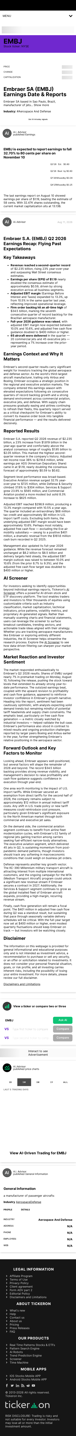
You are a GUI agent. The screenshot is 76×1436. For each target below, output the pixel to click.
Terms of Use (19, 1279)
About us (16, 1321)
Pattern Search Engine (24, 1348)
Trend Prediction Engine (26, 1355)
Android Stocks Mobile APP (28, 1379)
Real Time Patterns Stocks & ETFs (32, 1345)
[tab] (10, 1082)
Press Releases (20, 1328)
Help (13, 1314)
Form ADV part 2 (21, 1290)
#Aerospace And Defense (34, 111)
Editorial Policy (20, 1293)
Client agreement (21, 1286)
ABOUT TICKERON (33, 1304)
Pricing (14, 1324)
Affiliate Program (21, 1276)
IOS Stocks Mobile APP (25, 1376)
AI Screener (52, 642)
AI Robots (16, 1352)
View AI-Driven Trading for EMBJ (38, 1153)
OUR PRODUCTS (33, 1338)
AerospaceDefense (28, 1202)
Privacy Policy (19, 1283)
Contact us (17, 1317)
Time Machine (19, 1362)
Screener (16, 1359)
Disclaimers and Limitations (22, 984)
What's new (17, 1310)
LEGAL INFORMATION (33, 1269)
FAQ (12, 1331)
